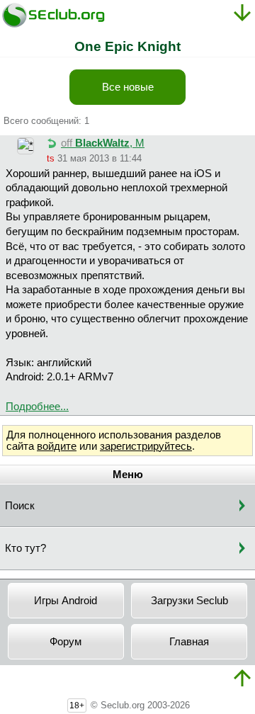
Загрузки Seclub (189, 600)
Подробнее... (37, 406)
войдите (56, 446)
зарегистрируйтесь (146, 446)
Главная (189, 641)
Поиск (20, 505)
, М (102, 143)
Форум (65, 641)
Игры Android (65, 600)
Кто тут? (25, 548)
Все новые (128, 87)
